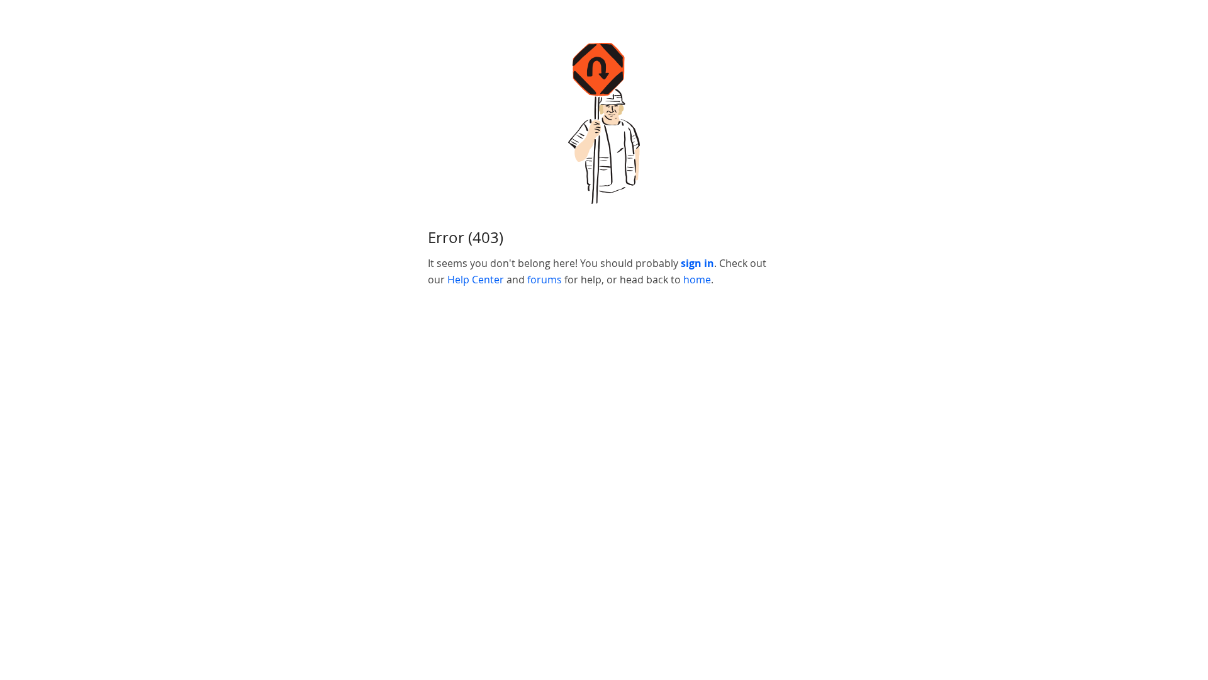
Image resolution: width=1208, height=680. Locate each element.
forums (544, 279)
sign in (697, 263)
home (697, 279)
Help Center (475, 279)
